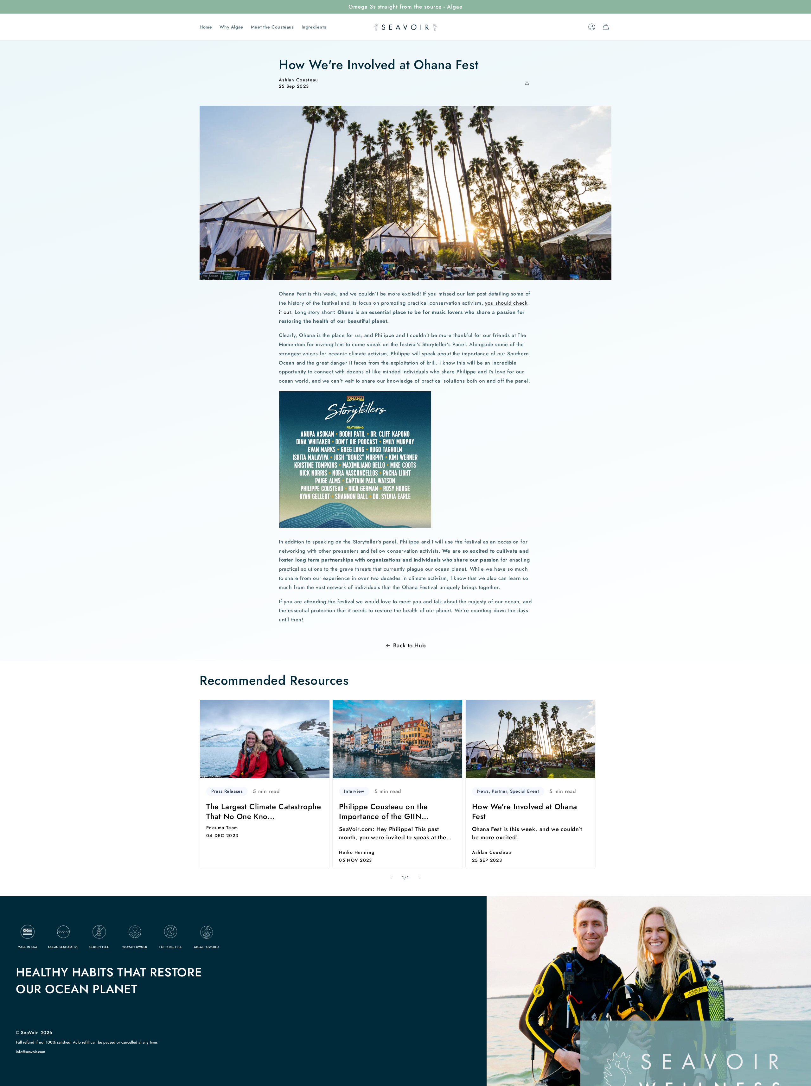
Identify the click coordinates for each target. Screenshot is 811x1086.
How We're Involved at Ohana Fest (524, 811)
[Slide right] (419, 878)
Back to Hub (409, 645)
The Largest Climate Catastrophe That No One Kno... (263, 811)
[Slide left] (392, 878)
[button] (528, 83)
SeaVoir (29, 1032)
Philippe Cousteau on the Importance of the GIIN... (384, 811)
